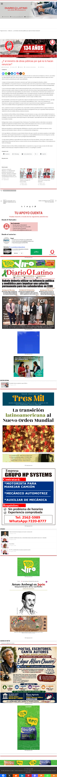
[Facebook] (3, 73)
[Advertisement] (28, 23)
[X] (9, 73)
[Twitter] (15, 73)
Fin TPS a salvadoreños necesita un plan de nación (19, 549)
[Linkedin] (12, 73)
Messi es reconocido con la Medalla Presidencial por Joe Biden (9, 201)
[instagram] (32, 206)
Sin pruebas (11, 543)
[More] (23, 73)
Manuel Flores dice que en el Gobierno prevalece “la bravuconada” (26, 180)
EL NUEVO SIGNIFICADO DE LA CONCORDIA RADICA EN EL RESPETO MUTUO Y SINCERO (27, 537)
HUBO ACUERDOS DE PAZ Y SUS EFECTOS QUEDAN (46, 201)
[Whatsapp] (6, 73)
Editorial (10, 30)
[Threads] (20, 73)
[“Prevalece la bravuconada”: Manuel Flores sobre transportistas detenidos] (46, 173)
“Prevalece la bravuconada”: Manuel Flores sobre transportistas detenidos (46, 180)
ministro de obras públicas (10, 190)
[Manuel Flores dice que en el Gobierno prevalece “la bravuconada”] (28, 173)
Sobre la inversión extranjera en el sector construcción (20, 531)
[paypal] (35, 206)
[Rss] (22, 206)
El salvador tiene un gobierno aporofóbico (18, 383)
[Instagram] (17, 73)
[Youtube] (30, 206)
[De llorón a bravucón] (11, 174)
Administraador (6, 67)
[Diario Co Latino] (28, 10)
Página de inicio (3, 30)
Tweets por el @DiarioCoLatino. (8, 643)
